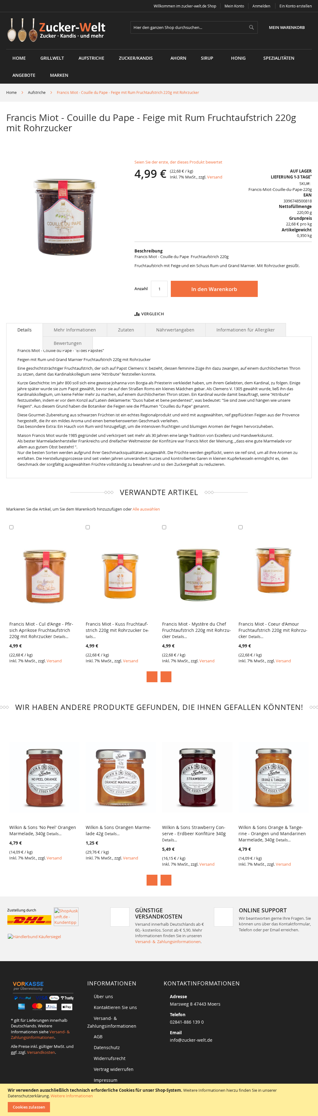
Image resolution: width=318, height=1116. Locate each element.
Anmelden (261, 5)
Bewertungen (68, 343)
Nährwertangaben (175, 330)
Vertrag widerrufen (114, 1069)
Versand (214, 177)
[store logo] (58, 30)
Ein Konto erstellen (295, 5)
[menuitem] (52, 58)
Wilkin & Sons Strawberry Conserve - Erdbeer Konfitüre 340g (194, 833)
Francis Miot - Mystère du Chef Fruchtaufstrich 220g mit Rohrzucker (196, 630)
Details (24, 330)
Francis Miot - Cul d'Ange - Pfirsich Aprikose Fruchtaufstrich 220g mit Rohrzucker (41, 630)
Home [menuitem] (19, 58)
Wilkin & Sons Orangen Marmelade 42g (118, 830)
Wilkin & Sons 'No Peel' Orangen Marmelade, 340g (42, 830)
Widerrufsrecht (109, 1058)
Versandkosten (41, 1052)
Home (11, 92)
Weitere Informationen (72, 1096)
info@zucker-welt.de (191, 1040)
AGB (98, 1037)
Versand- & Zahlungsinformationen (168, 941)
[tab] (24, 330)
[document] (160, 1099)
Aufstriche (37, 92)
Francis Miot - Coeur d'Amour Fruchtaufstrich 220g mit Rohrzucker (272, 630)
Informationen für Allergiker (245, 330)
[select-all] (146, 509)
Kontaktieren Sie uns (115, 1007)
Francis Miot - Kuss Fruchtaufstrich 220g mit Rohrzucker (117, 630)
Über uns (103, 996)
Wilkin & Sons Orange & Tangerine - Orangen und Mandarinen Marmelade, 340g (272, 833)
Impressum (105, 1080)
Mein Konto (234, 5)
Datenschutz (107, 1047)
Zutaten (126, 330)
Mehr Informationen (75, 330)
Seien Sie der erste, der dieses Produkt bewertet (178, 162)
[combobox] (194, 27)
